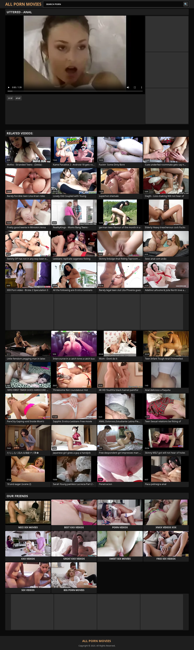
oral (10, 98)
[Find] (185, 4)
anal (18, 98)
